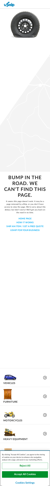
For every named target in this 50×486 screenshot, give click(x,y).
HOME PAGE (25, 219)
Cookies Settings (25, 483)
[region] (25, 468)
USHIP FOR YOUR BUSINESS (25, 230)
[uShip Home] (9, 4)
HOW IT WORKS (25, 222)
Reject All (25, 466)
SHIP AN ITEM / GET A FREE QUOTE (24, 226)
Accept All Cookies (25, 474)
